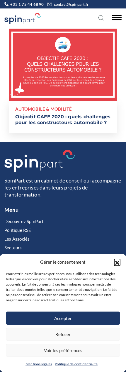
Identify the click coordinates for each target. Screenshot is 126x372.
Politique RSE (17, 230)
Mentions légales (38, 364)
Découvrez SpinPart (24, 221)
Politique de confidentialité (76, 364)
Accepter (63, 318)
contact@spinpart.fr (71, 4)
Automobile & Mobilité (43, 109)
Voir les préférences (63, 350)
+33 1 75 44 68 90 (27, 4)
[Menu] (115, 17)
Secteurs (13, 247)
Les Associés (17, 238)
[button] (117, 262)
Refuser (63, 334)
